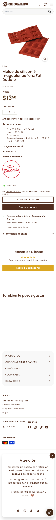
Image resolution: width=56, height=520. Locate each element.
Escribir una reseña (28, 268)
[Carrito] (44, 4)
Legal (5, 412)
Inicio (5, 66)
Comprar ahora (28, 207)
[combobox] (28, 11)
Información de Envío (14, 233)
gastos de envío (13, 191)
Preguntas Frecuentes (13, 408)
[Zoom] (44, 58)
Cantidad (8, 106)
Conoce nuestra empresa (15, 400)
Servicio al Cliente (11, 404)
